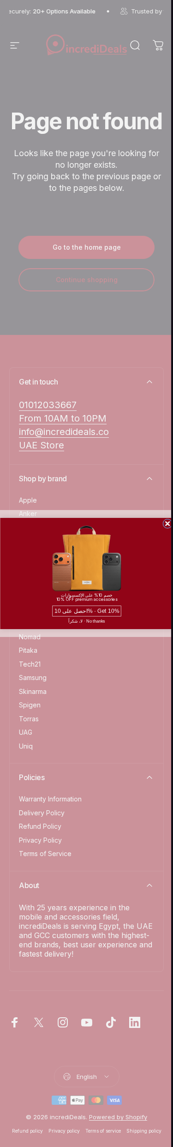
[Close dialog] (167, 523)
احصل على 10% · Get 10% (86, 611)
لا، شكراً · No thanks (86, 621)
